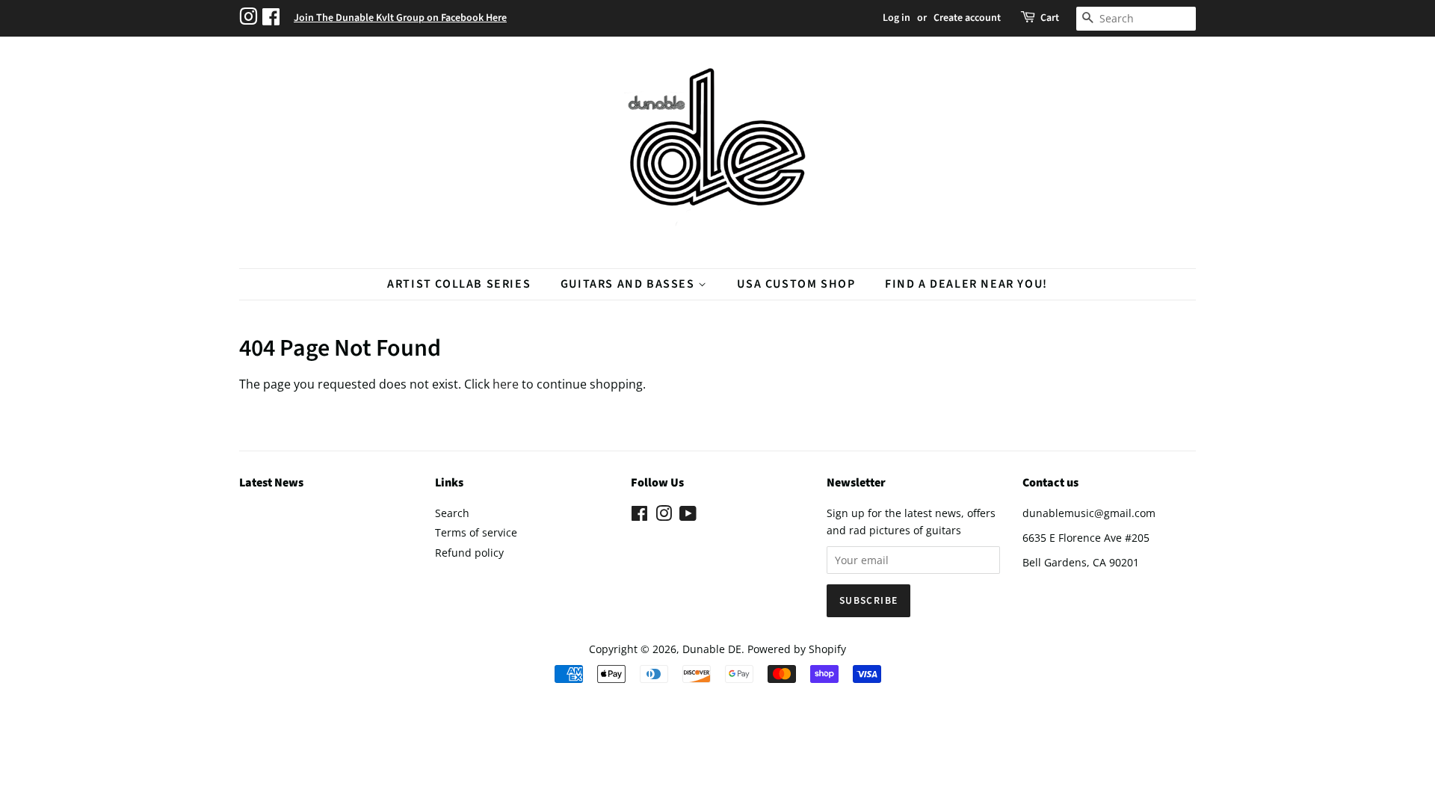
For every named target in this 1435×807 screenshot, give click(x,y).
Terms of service (476, 532)
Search (452, 513)
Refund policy (469, 552)
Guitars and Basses (629, 284)
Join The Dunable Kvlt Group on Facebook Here (400, 17)
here (506, 384)
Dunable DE (711, 649)
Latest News (271, 482)
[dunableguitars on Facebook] (273, 18)
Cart (1049, 17)
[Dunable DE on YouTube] (688, 516)
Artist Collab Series (459, 284)
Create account (967, 17)
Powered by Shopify (796, 649)
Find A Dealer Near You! (966, 284)
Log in (896, 17)
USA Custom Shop (796, 284)
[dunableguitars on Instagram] (250, 18)
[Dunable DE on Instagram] (663, 516)
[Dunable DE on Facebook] (639, 516)
